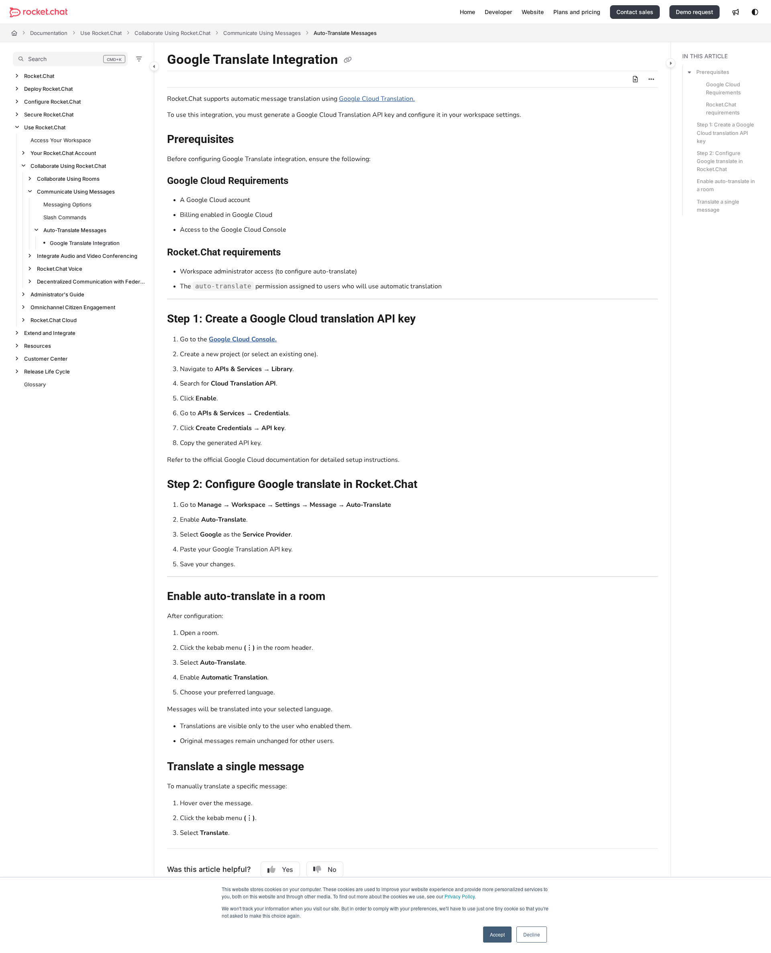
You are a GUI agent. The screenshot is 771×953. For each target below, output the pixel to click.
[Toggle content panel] (670, 63)
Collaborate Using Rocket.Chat (172, 33)
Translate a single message (718, 205)
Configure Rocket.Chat (52, 101)
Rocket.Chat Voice (59, 268)
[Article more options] (651, 79)
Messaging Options (67, 204)
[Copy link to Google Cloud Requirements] (301, 181)
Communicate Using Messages (262, 33)
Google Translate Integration (85, 243)
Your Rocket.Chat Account (63, 153)
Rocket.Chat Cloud (54, 320)
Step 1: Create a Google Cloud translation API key (725, 132)
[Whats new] (735, 12)
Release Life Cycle (47, 371)
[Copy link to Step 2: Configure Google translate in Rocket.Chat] (430, 485)
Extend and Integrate (49, 333)
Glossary (35, 384)
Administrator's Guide (57, 294)
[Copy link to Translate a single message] (316, 767)
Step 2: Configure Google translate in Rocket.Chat (720, 161)
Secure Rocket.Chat (48, 114)
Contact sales (634, 11)
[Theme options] (755, 12)
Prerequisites (712, 72)
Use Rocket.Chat (101, 33)
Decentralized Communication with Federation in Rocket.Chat (91, 281)
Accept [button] (497, 934)
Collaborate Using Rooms (68, 178)
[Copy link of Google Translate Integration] (347, 60)
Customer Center (45, 358)
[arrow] (689, 71)
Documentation (48, 33)
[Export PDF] (635, 79)
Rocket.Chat (39, 76)
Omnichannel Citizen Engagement (73, 307)
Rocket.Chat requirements (723, 108)
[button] (70, 59)
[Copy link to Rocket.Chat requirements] (293, 253)
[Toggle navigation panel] (154, 66)
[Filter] (139, 59)
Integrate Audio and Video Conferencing (87, 256)
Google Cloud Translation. (377, 98)
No (332, 869)
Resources (37, 346)
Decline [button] (531, 934)
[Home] (38, 12)
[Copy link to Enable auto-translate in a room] (338, 597)
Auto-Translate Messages (345, 33)
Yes (287, 869)
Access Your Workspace (61, 140)
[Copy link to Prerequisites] (246, 140)
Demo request (694, 11)
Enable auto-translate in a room (726, 185)
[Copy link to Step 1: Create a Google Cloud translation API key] (428, 319)
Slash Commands (64, 217)
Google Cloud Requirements (723, 88)
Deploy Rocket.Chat (48, 89)
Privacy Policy (460, 896)
